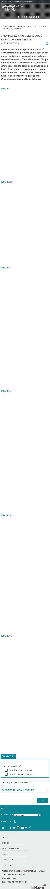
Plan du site (7, 860)
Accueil (5, 26)
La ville (5, 837)
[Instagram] (18, 828)
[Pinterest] (30, 828)
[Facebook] (11, 828)
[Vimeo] (22, 828)
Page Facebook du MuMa (20, 770)
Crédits (5, 843)
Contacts (6, 854)
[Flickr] (26, 828)
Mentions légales (10, 849)
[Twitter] (14, 828)
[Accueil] (11, 8)
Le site (4, 808)
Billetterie (7, 865)
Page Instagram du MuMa (20, 774)
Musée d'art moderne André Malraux (17, 2)
